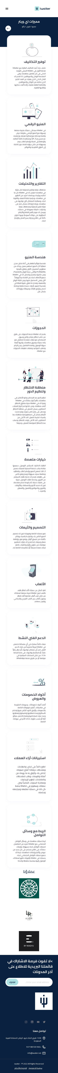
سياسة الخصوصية (35, 1068)
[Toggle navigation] (6, 8)
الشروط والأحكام (20, 1068)
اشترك (12, 982)
